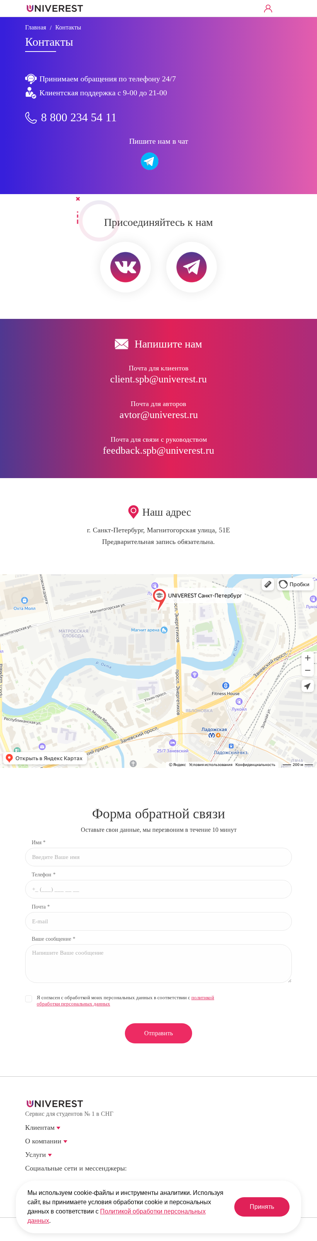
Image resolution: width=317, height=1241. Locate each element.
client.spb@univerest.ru (158, 379)
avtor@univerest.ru (158, 414)
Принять (262, 1206)
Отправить (158, 1033)
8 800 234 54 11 (79, 117)
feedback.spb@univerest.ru (158, 450)
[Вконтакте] (30, 1180)
